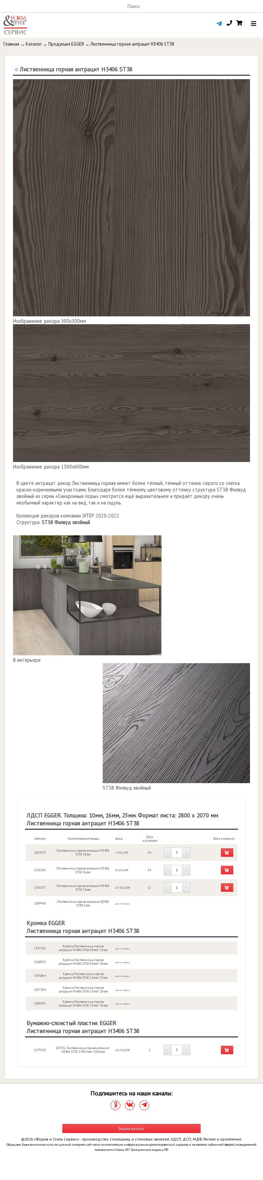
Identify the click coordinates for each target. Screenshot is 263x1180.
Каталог (34, 44)
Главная (11, 44)
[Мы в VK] (130, 1105)
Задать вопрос (131, 1128)
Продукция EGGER (66, 44)
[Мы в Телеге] (144, 1105)
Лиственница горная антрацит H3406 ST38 (132, 44)
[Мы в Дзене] (115, 1105)
